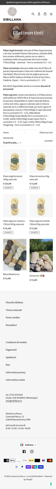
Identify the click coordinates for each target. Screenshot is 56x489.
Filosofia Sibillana (14, 302)
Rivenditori (11, 325)
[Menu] (51, 14)
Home (6, 132)
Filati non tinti (46, 132)
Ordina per (8, 138)
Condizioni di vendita (16, 342)
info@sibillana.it (14, 401)
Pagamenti (11, 349)
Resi (8, 364)
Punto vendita (13, 317)
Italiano (29, 444)
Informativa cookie (15, 380)
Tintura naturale (14, 310)
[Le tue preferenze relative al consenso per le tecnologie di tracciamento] (51, 484)
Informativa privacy (15, 372)
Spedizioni (11, 357)
